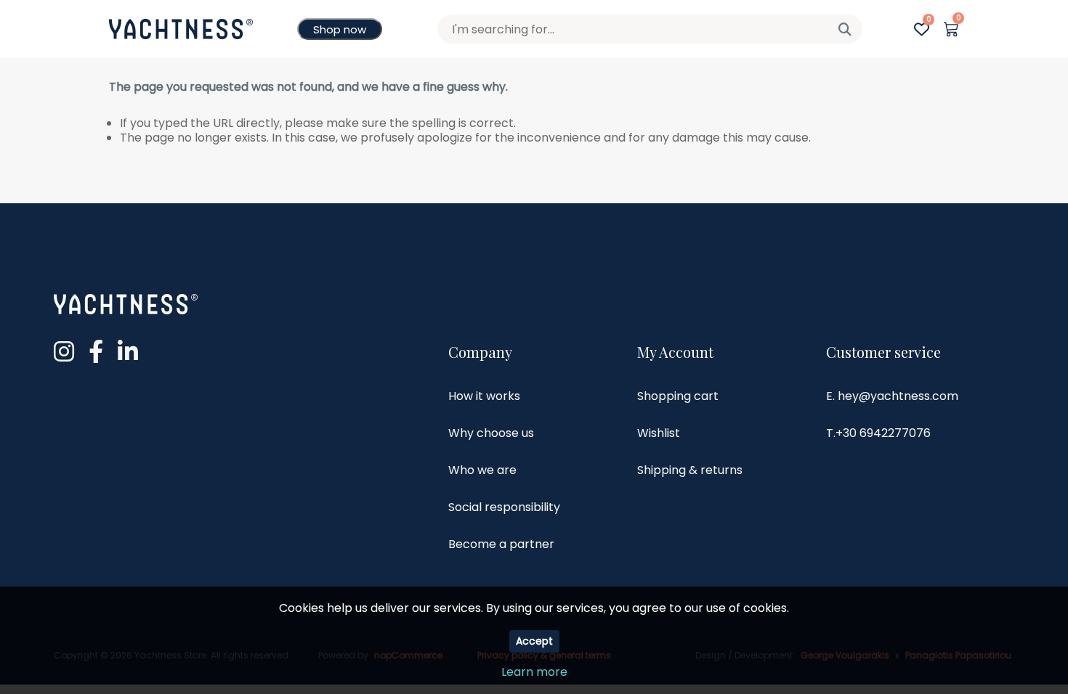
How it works (484, 396)
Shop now (339, 29)
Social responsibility (504, 507)
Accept (534, 641)
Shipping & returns (690, 470)
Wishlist (658, 433)
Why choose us (491, 433)
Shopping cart (678, 396)
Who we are (482, 470)
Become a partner (501, 544)
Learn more (534, 671)
